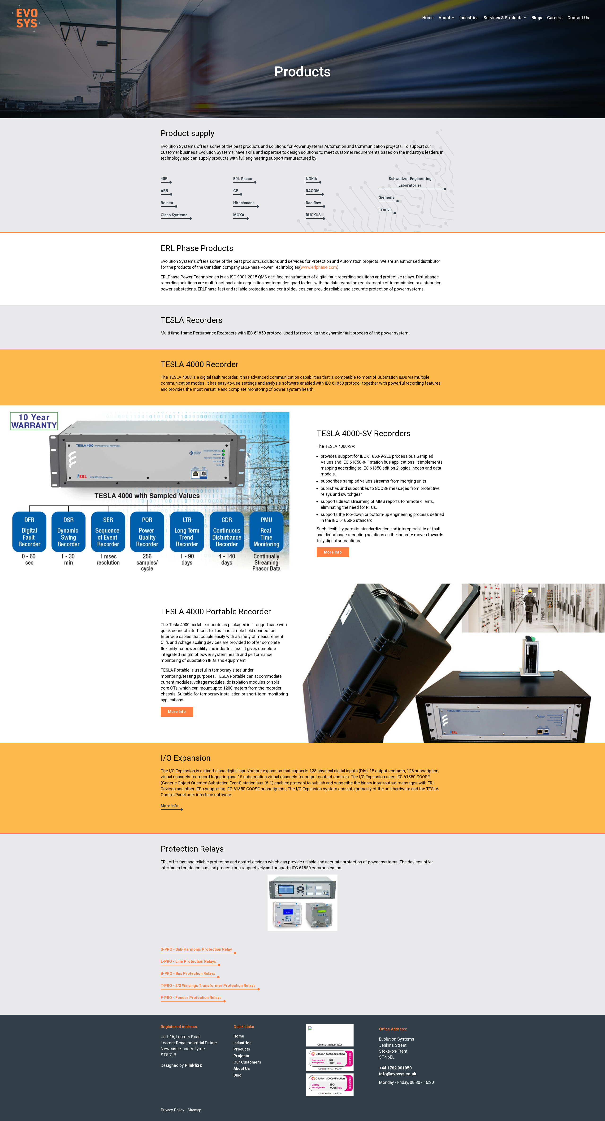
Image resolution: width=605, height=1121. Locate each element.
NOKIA (311, 178)
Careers (554, 17)
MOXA (238, 215)
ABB (164, 191)
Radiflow (313, 203)
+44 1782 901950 (395, 1067)
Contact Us (578, 17)
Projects (241, 1055)
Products (241, 1049)
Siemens (386, 197)
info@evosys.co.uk (397, 1073)
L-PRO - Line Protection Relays (188, 961)
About (444, 17)
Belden (167, 203)
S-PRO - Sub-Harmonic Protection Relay (196, 949)
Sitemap (194, 1110)
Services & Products (503, 17)
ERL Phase (242, 178)
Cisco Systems (174, 215)
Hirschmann (244, 203)
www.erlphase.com (319, 267)
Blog (237, 1075)
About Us (241, 1068)
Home (428, 17)
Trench (385, 209)
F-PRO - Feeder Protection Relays (191, 997)
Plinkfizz (193, 1065)
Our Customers (247, 1062)
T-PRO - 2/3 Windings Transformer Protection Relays (208, 985)
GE (235, 191)
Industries (469, 17)
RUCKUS (313, 215)
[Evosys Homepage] (26, 18)
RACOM (313, 191)
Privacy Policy (172, 1110)
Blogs (537, 17)
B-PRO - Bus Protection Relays (188, 973)
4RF (164, 178)
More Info (333, 552)
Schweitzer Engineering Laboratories (410, 182)
